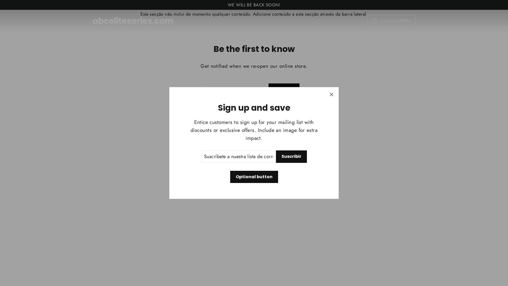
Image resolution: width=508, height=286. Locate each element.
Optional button (254, 177)
